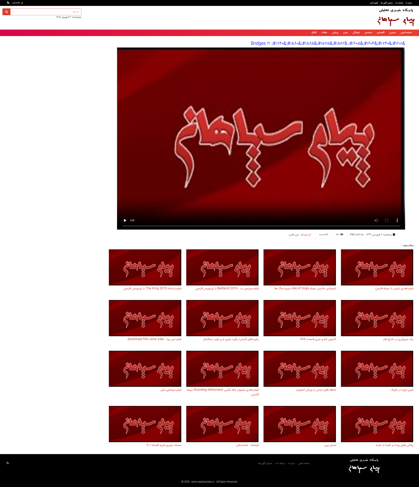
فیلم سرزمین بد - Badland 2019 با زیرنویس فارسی (227, 288)
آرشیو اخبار (374, 3)
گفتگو (314, 33)
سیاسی (392, 33)
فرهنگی (356, 33)
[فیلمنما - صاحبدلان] (222, 424)
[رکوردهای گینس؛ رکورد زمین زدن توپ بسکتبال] (222, 318)
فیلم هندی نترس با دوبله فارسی (394, 288)
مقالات (324, 33)
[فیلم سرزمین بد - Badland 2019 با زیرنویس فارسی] (222, 268)
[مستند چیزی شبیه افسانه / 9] (145, 424)
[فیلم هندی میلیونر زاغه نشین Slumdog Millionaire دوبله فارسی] (222, 369)
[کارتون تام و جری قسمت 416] (300, 318)
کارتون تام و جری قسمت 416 (318, 339)
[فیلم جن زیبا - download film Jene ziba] (145, 318)
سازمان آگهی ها (387, 3)
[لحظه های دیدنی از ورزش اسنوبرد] (300, 369)
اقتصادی (380, 33)
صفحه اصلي (303, 463)
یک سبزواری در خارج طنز (398, 339)
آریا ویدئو (306, 235)
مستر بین (330, 445)
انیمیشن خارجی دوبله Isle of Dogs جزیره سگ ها (305, 288)
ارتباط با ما (399, 3)
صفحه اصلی (406, 33)
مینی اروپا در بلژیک (402, 389)
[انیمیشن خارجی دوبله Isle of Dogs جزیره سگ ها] (300, 268)
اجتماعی (368, 33)
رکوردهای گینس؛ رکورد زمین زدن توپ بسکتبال (231, 339)
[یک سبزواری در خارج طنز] (377, 318)
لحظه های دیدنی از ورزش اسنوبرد (316, 389)
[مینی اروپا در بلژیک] (377, 369)
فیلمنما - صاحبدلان (247, 445)
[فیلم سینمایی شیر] (145, 369)
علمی (345, 33)
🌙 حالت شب (17, 2)
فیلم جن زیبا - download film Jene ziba (154, 339)
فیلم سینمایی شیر (171, 389)
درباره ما (409, 3)
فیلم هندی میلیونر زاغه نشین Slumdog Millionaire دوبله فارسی (223, 392)
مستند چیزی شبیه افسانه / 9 (164, 445)
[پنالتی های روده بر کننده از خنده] (377, 424)
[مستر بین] (300, 424)
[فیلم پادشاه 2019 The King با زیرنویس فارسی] (145, 268)
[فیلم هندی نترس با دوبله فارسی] (377, 268)
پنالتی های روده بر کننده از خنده (394, 445)
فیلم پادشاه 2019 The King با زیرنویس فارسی (152, 288)
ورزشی (335, 33)
